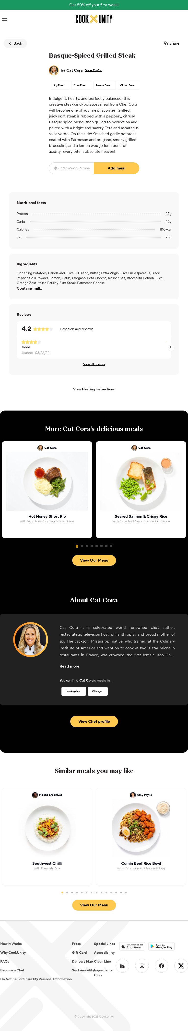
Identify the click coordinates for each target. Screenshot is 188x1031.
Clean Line (102, 961)
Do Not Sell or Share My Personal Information (36, 979)
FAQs (4, 961)
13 (120, 892)
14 (125, 892)
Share (174, 43)
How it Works (11, 944)
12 (116, 892)
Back (17, 43)
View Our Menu (94, 560)
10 (106, 892)
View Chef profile (94, 721)
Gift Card (79, 953)
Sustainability (83, 970)
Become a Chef (12, 970)
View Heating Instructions (94, 389)
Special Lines (104, 944)
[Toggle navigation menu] (4, 20)
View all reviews (94, 364)
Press (76, 944)
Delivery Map (82, 961)
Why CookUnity (13, 953)
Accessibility (104, 953)
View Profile (93, 70)
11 (111, 892)
